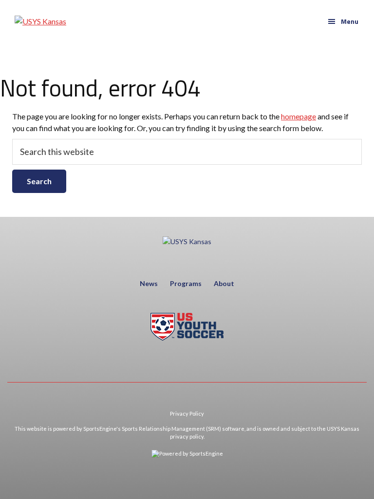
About (224, 283)
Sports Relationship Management (163, 428)
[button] (343, 21)
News (149, 283)
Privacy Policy (187, 413)
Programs (186, 283)
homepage (298, 116)
